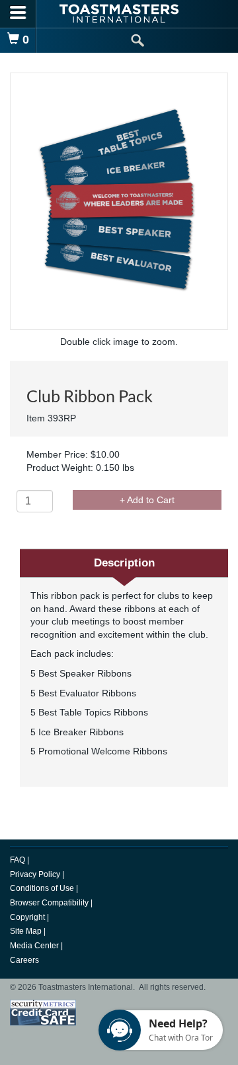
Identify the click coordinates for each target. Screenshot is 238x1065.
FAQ (18, 860)
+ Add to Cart (147, 500)
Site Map (27, 931)
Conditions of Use (43, 888)
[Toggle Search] (137, 40)
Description (124, 563)
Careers (24, 960)
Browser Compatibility (50, 902)
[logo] (119, 13)
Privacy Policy (36, 874)
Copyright (28, 917)
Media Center (35, 945)
